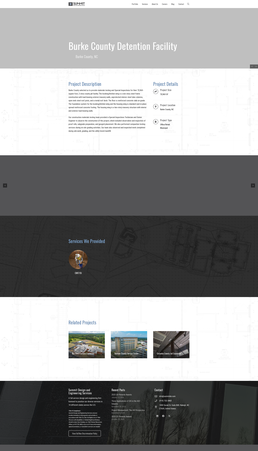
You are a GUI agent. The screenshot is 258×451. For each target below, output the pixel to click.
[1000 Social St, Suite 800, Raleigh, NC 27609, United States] (156, 407)
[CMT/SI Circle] (78, 259)
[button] (149, 4)
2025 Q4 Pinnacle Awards (122, 394)
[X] (169, 416)
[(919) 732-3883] (156, 401)
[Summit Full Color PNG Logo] (77, 4)
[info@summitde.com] (156, 396)
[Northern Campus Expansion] (87, 344)
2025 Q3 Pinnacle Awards (122, 416)
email (87, 424)
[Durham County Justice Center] (129, 344)
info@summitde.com (167, 396)
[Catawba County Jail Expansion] (171, 344)
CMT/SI (78, 273)
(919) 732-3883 (165, 401)
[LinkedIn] (157, 416)
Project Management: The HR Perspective (128, 410)
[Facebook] (163, 416)
